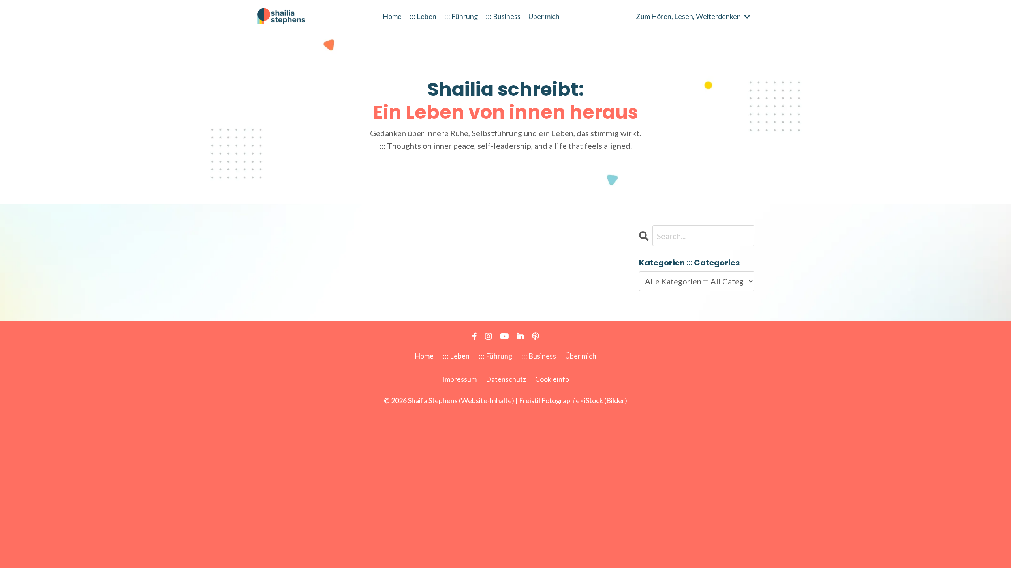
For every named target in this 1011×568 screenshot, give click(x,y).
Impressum (459, 379)
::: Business (503, 16)
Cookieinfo (552, 379)
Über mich (544, 16)
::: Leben (423, 16)
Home (392, 16)
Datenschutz (506, 379)
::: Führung (461, 16)
